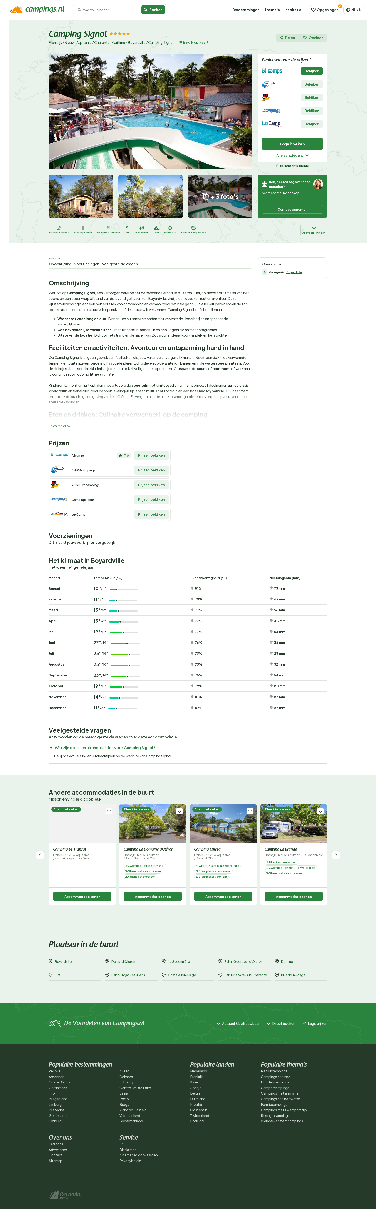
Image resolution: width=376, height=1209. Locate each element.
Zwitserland (199, 1115)
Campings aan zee (275, 1076)
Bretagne (56, 1110)
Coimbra (126, 1076)
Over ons (56, 1144)
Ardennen (56, 1076)
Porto (124, 1099)
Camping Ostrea (207, 850)
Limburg (55, 1104)
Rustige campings (275, 1115)
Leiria (123, 1093)
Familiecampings (274, 1104)
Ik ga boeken (292, 143)
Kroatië (196, 1104)
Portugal (197, 1121)
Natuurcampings (274, 1071)
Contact (55, 1155)
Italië (194, 1082)
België (195, 1093)
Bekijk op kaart (195, 42)
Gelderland (58, 1115)
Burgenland (58, 1099)
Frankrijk (55, 42)
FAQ (123, 1144)
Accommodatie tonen (82, 896)
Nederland (198, 1071)
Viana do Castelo (133, 1110)
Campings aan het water (280, 1099)
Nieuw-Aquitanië (78, 42)
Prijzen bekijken (151, 455)
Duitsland (197, 1099)
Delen (290, 37)
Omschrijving (60, 264)
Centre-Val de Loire (135, 1087)
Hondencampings (275, 1082)
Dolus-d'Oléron (206, 858)
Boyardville (137, 42)
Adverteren (58, 1149)
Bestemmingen (246, 9)
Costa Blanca (59, 1082)
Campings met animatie (280, 1093)
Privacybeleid (130, 1160)
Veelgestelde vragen (120, 264)
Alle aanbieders (289, 155)
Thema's (272, 9)
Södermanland (131, 1121)
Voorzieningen (86, 264)
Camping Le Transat (69, 850)
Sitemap (55, 1160)
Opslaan (316, 37)
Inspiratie (293, 9)
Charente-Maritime (109, 42)
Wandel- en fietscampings (282, 1121)
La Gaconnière (313, 855)
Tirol (52, 1093)
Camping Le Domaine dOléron (148, 850)
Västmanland (129, 1115)
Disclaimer (127, 1149)
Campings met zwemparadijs (284, 1110)
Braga (124, 1104)
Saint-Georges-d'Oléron (72, 858)
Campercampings (275, 1087)
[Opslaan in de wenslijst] (109, 811)
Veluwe (54, 1071)
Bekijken (312, 71)
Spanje (195, 1087)
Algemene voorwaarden (138, 1155)
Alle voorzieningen (313, 232)
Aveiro (124, 1071)
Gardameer (58, 1087)
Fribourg (126, 1082)
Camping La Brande (281, 850)
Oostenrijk (198, 1110)
